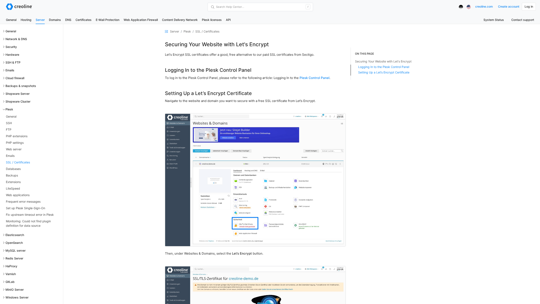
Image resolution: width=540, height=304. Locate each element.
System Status (493, 20)
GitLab (10, 282)
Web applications (18, 195)
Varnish (10, 274)
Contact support (522, 20)
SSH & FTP (12, 62)
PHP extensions (16, 136)
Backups (12, 175)
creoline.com (484, 6)
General (11, 20)
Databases (13, 169)
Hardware (12, 54)
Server (40, 20)
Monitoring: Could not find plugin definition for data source (28, 223)
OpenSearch (14, 242)
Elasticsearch (14, 235)
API (228, 20)
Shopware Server (17, 93)
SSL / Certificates (18, 162)
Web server (14, 149)
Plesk (9, 109)
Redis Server (14, 258)
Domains (55, 20)
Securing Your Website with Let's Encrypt (383, 61)
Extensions (13, 182)
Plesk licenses (212, 20)
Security (11, 47)
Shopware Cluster (17, 101)
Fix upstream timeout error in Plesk (30, 214)
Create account (508, 6)
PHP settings (15, 142)
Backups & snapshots (20, 86)
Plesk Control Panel (314, 78)
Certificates (84, 20)
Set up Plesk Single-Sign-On (25, 208)
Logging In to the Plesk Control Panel (383, 67)
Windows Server (16, 297)
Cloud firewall (14, 78)
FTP (8, 129)
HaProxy (11, 266)
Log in (529, 6)
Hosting (26, 20)
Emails (9, 70)
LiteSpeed (13, 188)
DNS (68, 20)
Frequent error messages (23, 201)
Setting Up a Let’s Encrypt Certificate (383, 72)
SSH (9, 123)
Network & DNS (16, 39)
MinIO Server (14, 289)
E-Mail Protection (107, 20)
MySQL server (15, 250)
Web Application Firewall (141, 20)
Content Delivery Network (180, 20)
